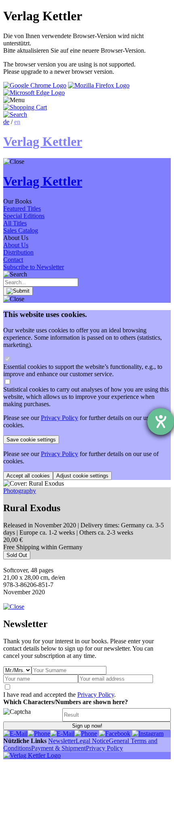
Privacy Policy (59, 417)
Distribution (18, 252)
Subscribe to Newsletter (33, 266)
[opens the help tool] (160, 421)
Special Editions (24, 215)
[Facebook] (114, 733)
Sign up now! (87, 726)
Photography (19, 490)
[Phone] (39, 733)
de (6, 121)
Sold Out (16, 555)
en (17, 121)
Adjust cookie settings (82, 476)
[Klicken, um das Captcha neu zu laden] (31, 715)
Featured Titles (22, 208)
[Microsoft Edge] (34, 92)
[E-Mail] (15, 733)
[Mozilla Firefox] (98, 85)
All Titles (15, 223)
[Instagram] (147, 733)
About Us (15, 245)
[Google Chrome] (34, 85)
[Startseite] (32, 755)
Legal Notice (92, 740)
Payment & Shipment (58, 748)
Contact (13, 259)
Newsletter (62, 740)
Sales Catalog (20, 230)
